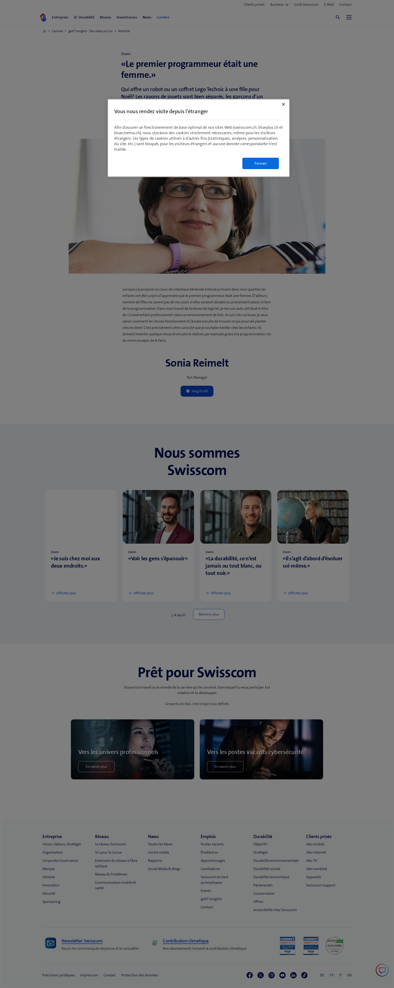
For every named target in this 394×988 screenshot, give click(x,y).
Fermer (260, 163)
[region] (198, 138)
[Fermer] (283, 104)
